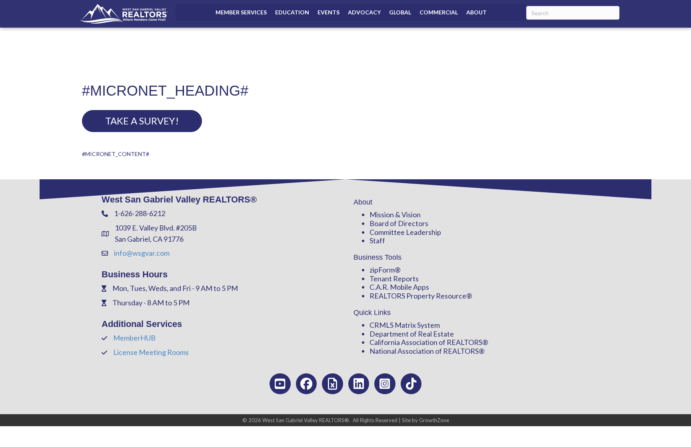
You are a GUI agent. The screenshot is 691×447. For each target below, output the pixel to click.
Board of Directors (398, 223)
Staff (377, 240)
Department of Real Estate (411, 333)
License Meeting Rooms (151, 352)
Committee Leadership (405, 232)
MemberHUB (134, 337)
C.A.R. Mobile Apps (399, 287)
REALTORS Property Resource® (420, 295)
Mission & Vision (395, 214)
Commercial (438, 12)
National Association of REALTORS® (427, 351)
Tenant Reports (394, 278)
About (476, 12)
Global (400, 12)
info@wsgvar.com (142, 253)
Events (329, 12)
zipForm (382, 269)
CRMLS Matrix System (404, 325)
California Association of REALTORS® (428, 342)
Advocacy (364, 12)
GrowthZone (434, 420)
